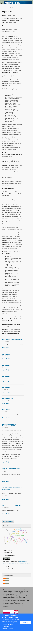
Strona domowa (6, 7)
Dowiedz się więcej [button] (7, 628)
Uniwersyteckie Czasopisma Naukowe (14, 2)
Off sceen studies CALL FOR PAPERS (11, 506)
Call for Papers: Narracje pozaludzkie (12, 339)
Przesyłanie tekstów (8, 521)
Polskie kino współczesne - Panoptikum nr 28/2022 (9, 424)
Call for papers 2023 (7, 398)
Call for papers (6, 354)
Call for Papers (6, 409)
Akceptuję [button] (25, 622)
